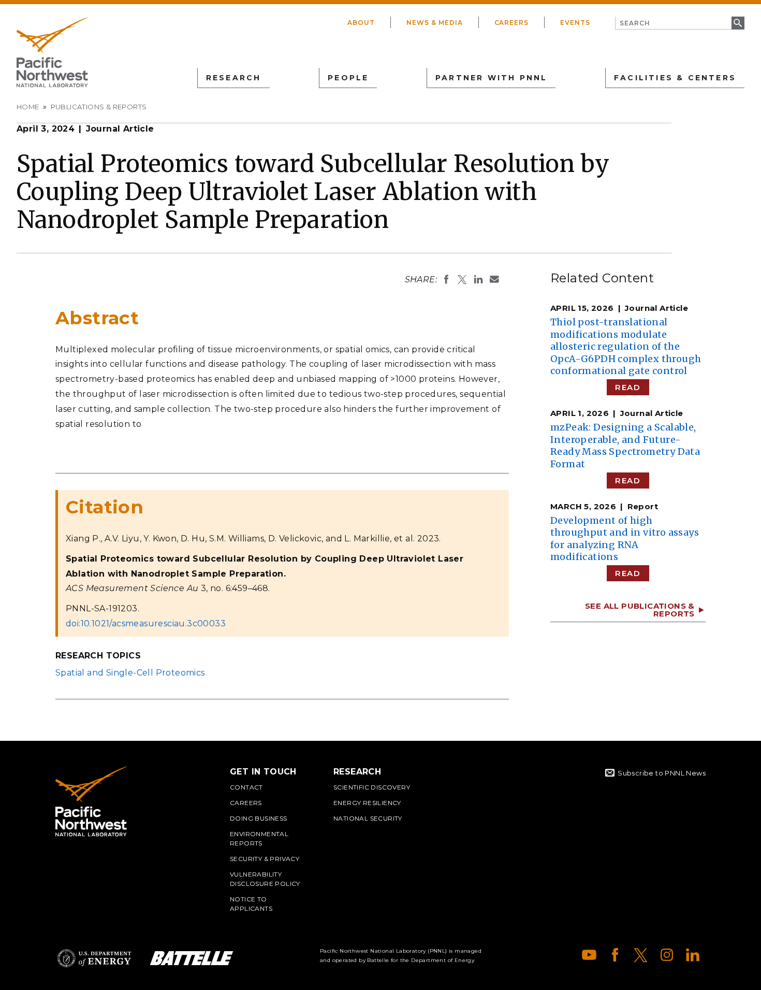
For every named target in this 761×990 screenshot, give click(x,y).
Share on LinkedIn (478, 279)
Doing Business (258, 818)
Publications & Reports (99, 107)
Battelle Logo (191, 958)
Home (28, 107)
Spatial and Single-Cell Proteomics (130, 673)
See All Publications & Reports (640, 610)
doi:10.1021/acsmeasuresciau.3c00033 (146, 623)
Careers (511, 22)
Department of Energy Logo (94, 958)
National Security (367, 818)
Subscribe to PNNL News (662, 773)
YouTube (589, 954)
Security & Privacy (264, 859)
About (361, 22)
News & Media (434, 22)
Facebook (615, 954)
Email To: (494, 279)
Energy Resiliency (367, 803)
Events (575, 22)
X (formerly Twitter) (641, 954)
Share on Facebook (446, 279)
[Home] (52, 52)
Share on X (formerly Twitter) (462, 279)
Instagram (666, 954)
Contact (246, 787)
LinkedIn (692, 954)
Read (627, 387)
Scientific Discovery (371, 787)
